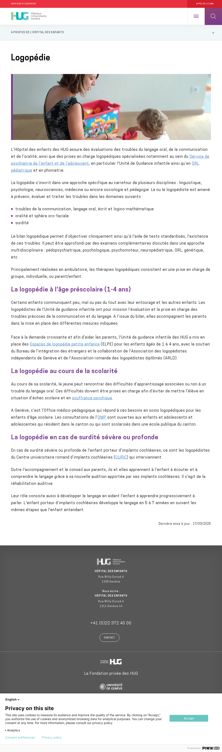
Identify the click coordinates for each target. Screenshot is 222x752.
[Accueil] (28, 16)
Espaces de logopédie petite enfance (65, 345)
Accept (189, 718)
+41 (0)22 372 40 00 (111, 623)
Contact (109, 638)
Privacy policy (52, 737)
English (11, 699)
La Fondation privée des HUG (111, 674)
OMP (102, 418)
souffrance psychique (92, 398)
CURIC (121, 458)
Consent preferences (20, 737)
